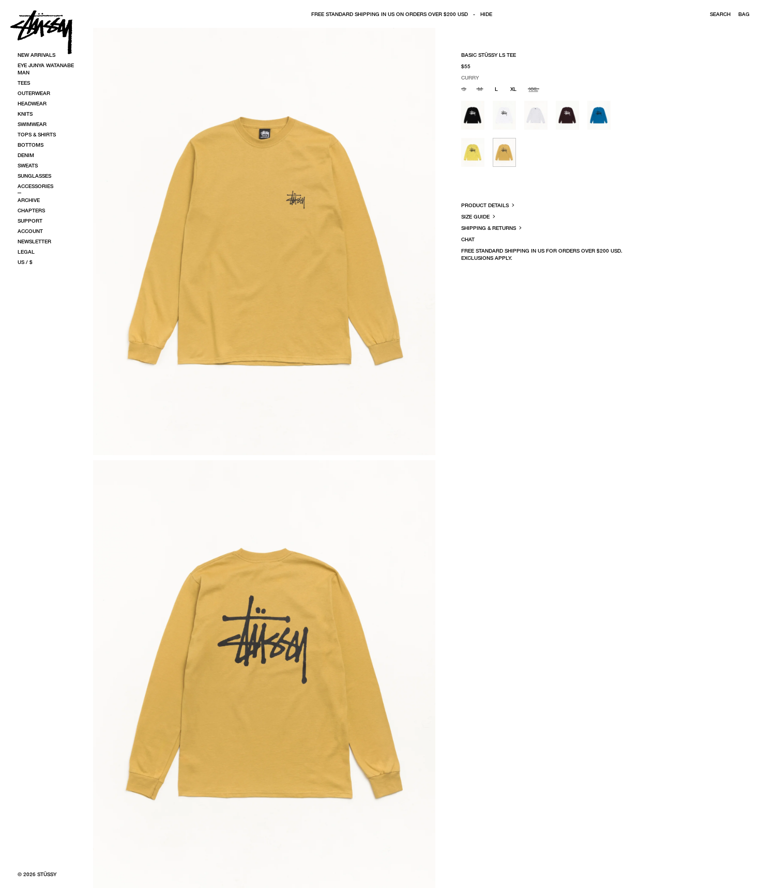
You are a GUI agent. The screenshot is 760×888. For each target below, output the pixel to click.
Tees (24, 83)
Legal (26, 251)
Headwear (32, 103)
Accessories (35, 186)
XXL (533, 89)
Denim (26, 155)
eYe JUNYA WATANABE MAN (46, 68)
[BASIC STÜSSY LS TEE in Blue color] (599, 115)
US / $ (25, 262)
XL (513, 89)
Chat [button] (468, 239)
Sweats (28, 165)
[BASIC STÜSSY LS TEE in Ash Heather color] (536, 115)
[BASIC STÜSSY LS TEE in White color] (504, 115)
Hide (486, 14)
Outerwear (34, 93)
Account (30, 231)
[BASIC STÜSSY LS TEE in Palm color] (472, 152)
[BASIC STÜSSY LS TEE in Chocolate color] (567, 115)
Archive (29, 200)
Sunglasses (34, 176)
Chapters (31, 210)
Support (30, 220)
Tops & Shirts (37, 134)
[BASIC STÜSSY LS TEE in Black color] (472, 115)
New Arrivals (36, 55)
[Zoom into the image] (264, 241)
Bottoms (30, 145)
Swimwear (32, 124)
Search (720, 14)
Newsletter (34, 241)
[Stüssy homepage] (41, 32)
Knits (25, 114)
